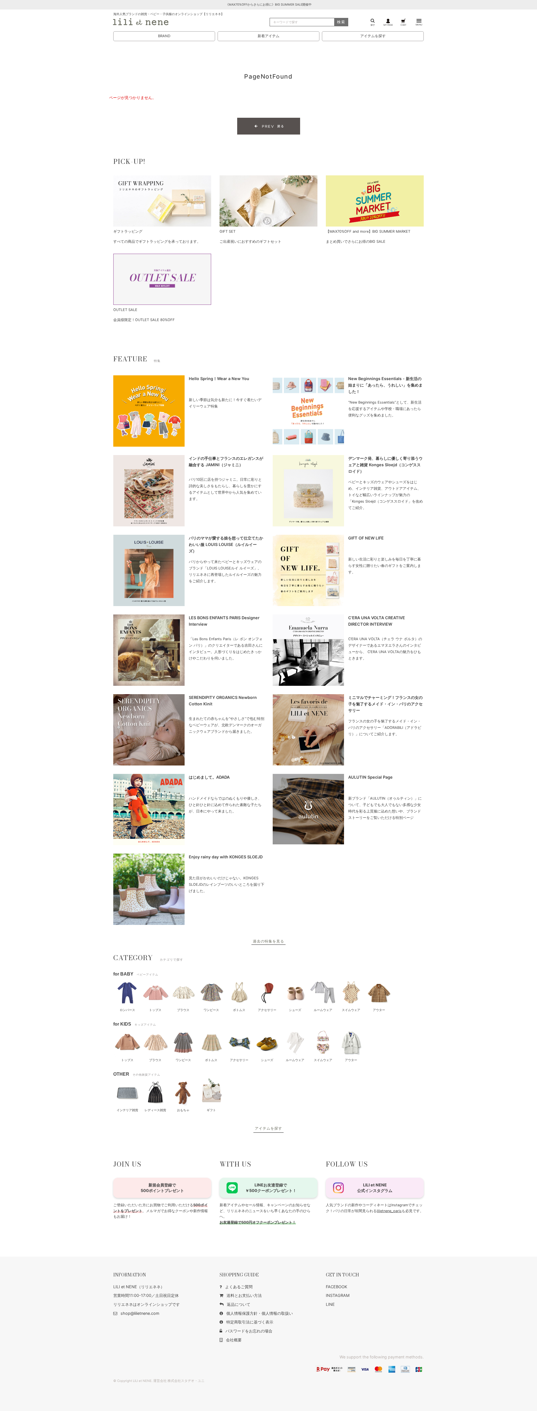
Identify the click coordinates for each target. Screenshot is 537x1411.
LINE (330, 1304)
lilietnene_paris (389, 1211)
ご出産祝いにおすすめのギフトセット (250, 241)
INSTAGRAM (338, 1295)
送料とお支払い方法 (244, 1295)
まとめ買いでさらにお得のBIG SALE (355, 241)
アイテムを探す (373, 36)
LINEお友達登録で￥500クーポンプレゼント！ (270, 1187)
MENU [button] (419, 24)
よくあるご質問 (239, 1286)
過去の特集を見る (268, 941)
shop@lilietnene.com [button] (140, 1313)
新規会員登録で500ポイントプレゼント (162, 1187)
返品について (238, 1304)
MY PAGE (388, 24)
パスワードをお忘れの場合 (248, 1330)
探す (373, 24)
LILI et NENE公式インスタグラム (374, 1187)
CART (403, 24)
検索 (341, 22)
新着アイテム (268, 36)
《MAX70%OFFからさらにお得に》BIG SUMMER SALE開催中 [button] (269, 4)
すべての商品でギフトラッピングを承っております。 (157, 241)
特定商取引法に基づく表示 (249, 1322)
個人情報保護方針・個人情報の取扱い (259, 1313)
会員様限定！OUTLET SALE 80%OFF (144, 320)
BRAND (164, 36)
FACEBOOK (336, 1286)
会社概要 (234, 1339)
